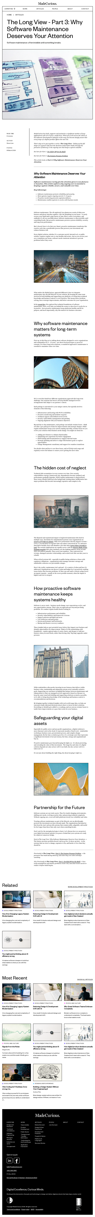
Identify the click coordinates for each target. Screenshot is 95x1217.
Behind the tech (40, 1125)
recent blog (41, 304)
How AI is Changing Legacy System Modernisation (15, 915)
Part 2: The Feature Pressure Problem (68, 853)
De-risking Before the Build (56, 152)
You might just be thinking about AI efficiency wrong (15, 955)
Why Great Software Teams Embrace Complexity (78, 1007)
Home (9, 15)
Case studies (25, 1125)
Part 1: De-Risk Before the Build (69, 862)
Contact (85, 9)
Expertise (9, 9)
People (55, 9)
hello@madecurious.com (14, 1167)
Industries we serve (11, 1142)
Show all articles (85, 979)
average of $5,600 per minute (43, 542)
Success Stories (40, 1143)
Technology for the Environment (26, 1141)
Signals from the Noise (10, 1046)
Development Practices (39, 1132)
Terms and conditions (13, 1209)
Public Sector (25, 1132)
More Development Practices (80, 887)
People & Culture (40, 1136)
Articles (40, 9)
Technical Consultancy (10, 1130)
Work (25, 9)
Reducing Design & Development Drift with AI (45, 915)
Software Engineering (10, 1134)
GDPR (32, 1209)
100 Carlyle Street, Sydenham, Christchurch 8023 (22, 1177)
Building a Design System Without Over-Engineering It (46, 1088)
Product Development (25, 1128)
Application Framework (24, 1145)
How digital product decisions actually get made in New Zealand (78, 915)
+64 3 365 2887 (12, 1170)
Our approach (11, 1146)
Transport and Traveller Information (25, 1136)
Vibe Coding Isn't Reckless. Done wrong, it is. (14, 1088)
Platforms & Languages (38, 1139)
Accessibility (39, 1209)
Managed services (10, 1138)
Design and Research (10, 1125)
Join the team (53, 1125)
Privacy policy (25, 1209)
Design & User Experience (39, 1128)
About (70, 9)
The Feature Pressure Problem (57, 156)
